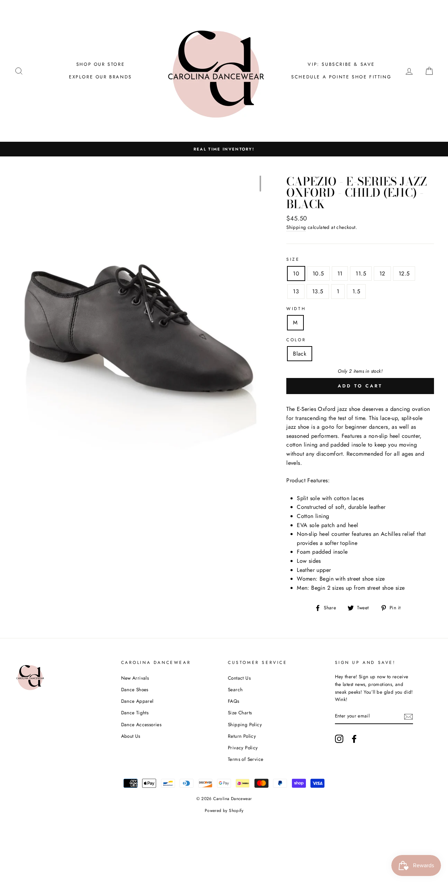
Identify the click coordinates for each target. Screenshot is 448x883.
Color (296, 340)
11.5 (361, 273)
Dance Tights (135, 712)
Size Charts (240, 712)
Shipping (296, 227)
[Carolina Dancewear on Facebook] (354, 739)
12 (382, 273)
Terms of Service (245, 759)
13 (296, 291)
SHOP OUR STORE (100, 64)
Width (296, 309)
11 (340, 273)
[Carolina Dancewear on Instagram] (339, 739)
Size (293, 259)
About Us (130, 736)
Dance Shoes (134, 689)
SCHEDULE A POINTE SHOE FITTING (341, 76)
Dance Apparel (137, 701)
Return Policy (242, 736)
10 (296, 273)
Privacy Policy (243, 747)
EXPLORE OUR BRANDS (100, 76)
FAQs (233, 701)
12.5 (404, 273)
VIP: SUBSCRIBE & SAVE (341, 64)
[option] (224, 149)
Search (235, 689)
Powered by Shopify (224, 810)
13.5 (317, 291)
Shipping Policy (245, 724)
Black (299, 354)
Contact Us (239, 677)
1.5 (356, 291)
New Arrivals (135, 677)
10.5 (318, 273)
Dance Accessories (141, 724)
